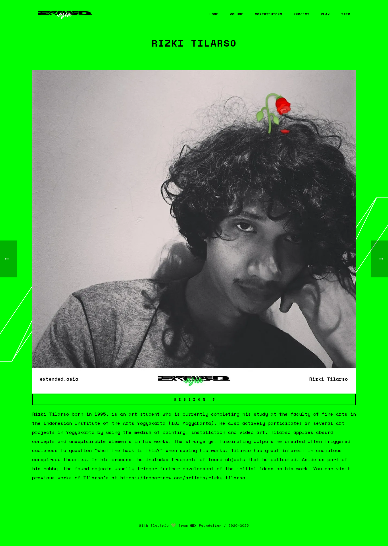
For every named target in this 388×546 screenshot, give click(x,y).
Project (301, 14)
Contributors (268, 14)
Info (345, 14)
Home (213, 14)
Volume (236, 14)
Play (325, 14)
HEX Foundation (206, 525)
